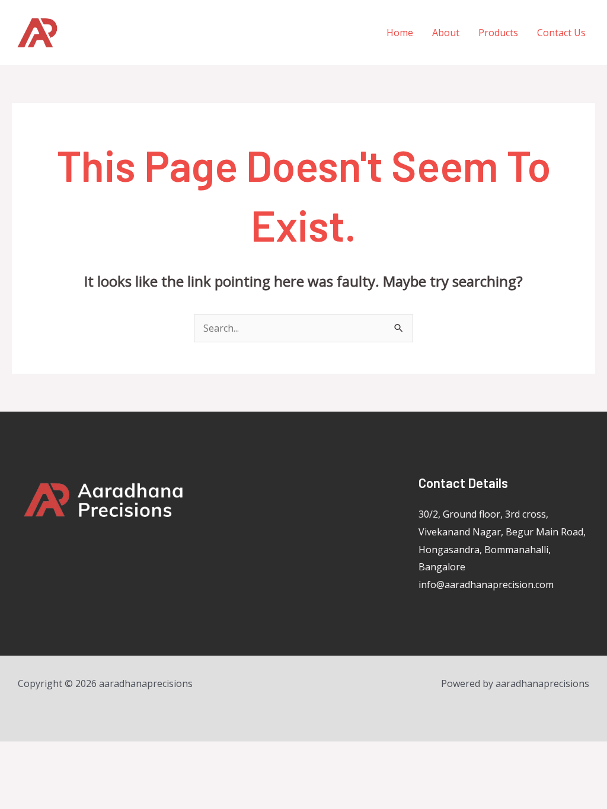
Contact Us (561, 32)
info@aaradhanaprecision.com (486, 584)
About (445, 32)
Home (399, 32)
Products (498, 32)
